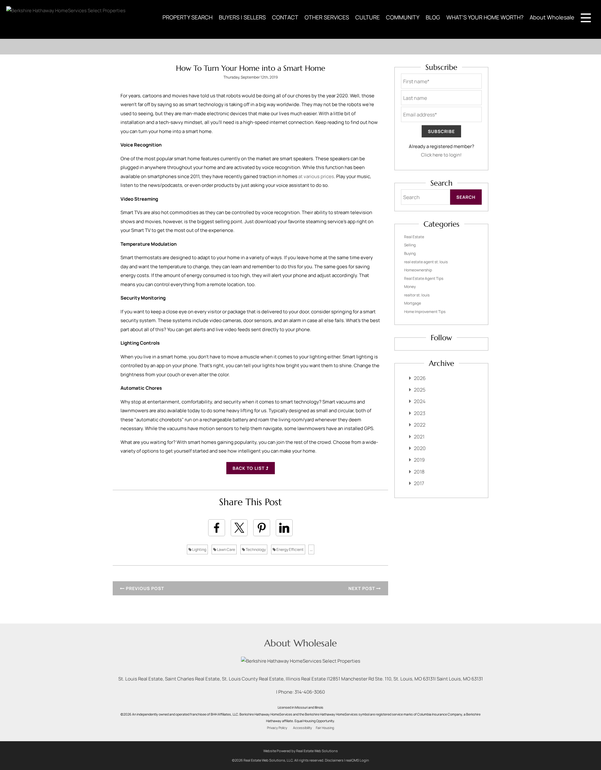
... (311, 549)
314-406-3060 (310, 692)
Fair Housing (325, 728)
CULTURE (367, 17)
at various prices (316, 176)
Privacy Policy (277, 728)
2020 (420, 448)
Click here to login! (441, 154)
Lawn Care (225, 549)
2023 (419, 413)
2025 (419, 389)
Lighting (199, 549)
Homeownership (418, 270)
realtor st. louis (416, 295)
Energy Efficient (290, 549)
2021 (419, 436)
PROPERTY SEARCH (187, 17)
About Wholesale (552, 17)
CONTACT (285, 17)
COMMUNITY (402, 17)
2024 (419, 401)
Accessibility (302, 728)
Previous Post (144, 588)
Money (410, 286)
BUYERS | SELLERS (242, 17)
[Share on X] (239, 527)
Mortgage (412, 303)
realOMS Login (357, 760)
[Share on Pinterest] (261, 527)
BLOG (433, 17)
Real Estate (414, 236)
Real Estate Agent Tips (423, 278)
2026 (420, 378)
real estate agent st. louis (426, 261)
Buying (410, 253)
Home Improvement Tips (424, 311)
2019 (419, 459)
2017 (419, 483)
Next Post (362, 588)
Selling (410, 245)
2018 (419, 471)
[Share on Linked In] (284, 527)
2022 (419, 424)
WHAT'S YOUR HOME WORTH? (484, 17)
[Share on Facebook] (216, 527)
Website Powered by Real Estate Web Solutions (300, 750)
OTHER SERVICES (327, 17)
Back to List (249, 468)
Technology (255, 549)
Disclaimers (334, 760)
